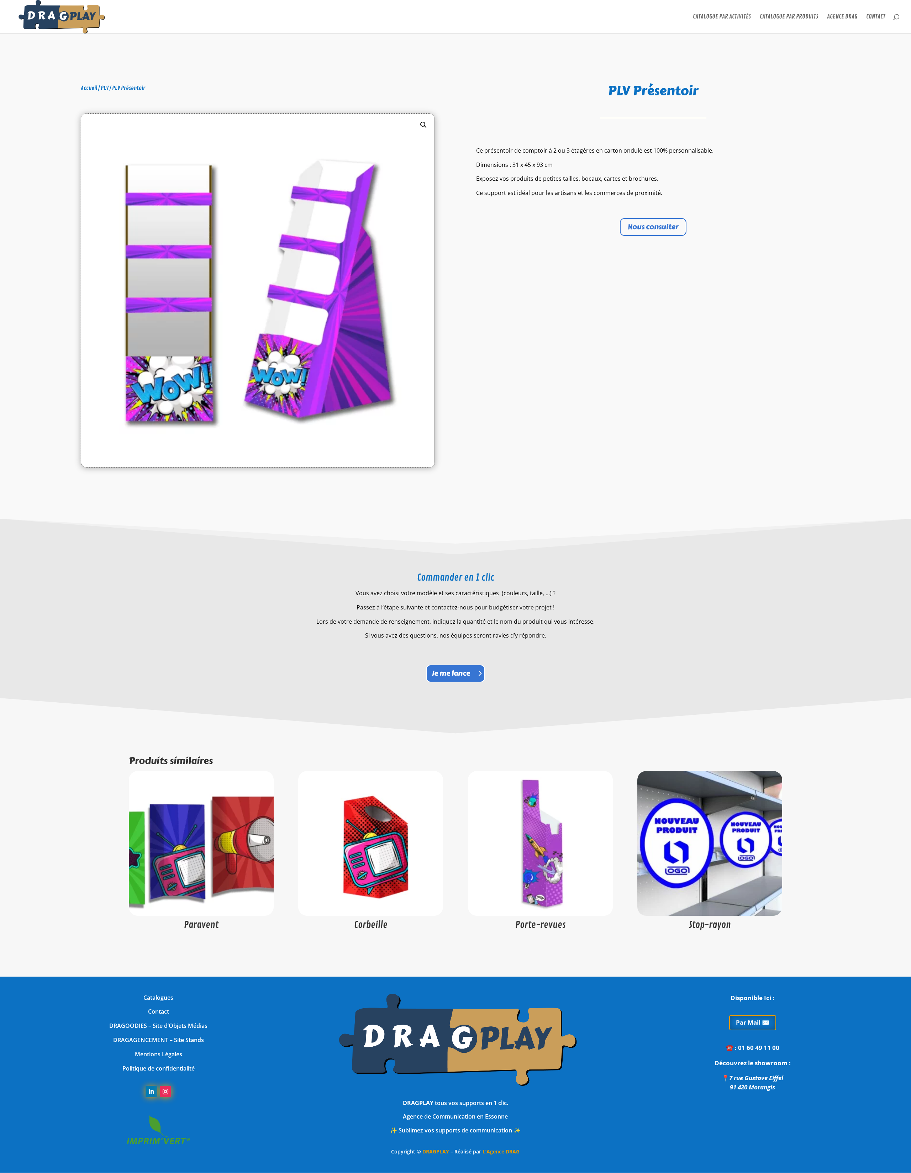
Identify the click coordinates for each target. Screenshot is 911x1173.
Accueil (89, 88)
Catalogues (158, 998)
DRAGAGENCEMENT (140, 1040)
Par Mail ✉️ (752, 1022)
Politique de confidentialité (158, 1068)
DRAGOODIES (128, 1026)
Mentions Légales (158, 1054)
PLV (105, 88)
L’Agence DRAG (501, 1151)
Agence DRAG (842, 17)
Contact (875, 17)
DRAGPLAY (435, 1151)
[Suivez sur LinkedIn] (151, 1091)
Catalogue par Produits (789, 17)
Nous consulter (653, 226)
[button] (423, 124)
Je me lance (451, 673)
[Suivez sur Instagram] (165, 1091)
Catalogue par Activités (722, 17)
